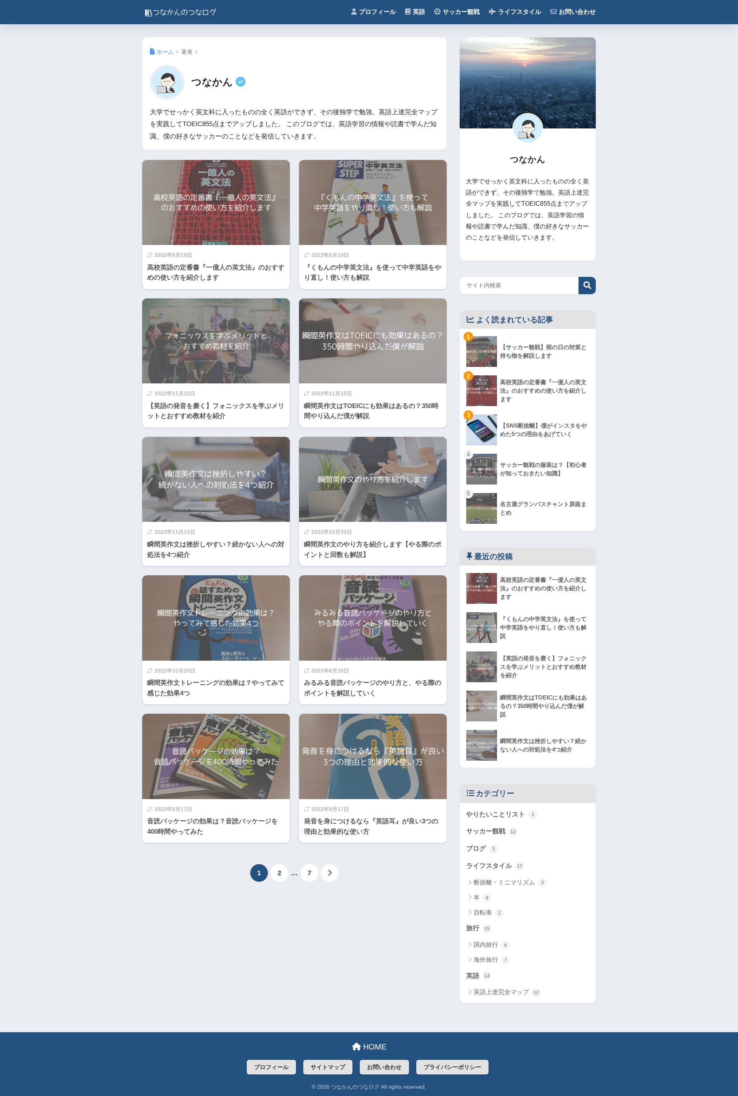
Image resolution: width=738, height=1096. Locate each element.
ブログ (480, 848)
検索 (587, 285)
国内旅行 (490, 944)
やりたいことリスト (500, 814)
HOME (373, 1047)
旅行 (478, 928)
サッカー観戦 (491, 831)
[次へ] (330, 873)
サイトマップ (328, 1067)
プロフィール (271, 1067)
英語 (478, 975)
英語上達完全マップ (506, 992)
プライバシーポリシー (452, 1067)
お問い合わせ (384, 1067)
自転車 (487, 912)
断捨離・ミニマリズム (509, 882)
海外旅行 (490, 959)
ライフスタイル (494, 865)
